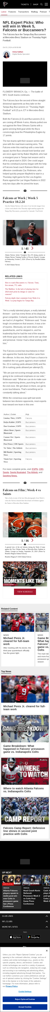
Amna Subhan (17, 52)
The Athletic (32, 477)
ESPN (35, 474)
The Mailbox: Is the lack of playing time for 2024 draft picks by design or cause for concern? (22, 291)
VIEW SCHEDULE (25, 597)
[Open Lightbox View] (25, 242)
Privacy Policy (32, 986)
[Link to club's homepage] (5, 3)
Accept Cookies (25, 1007)
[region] (25, 981)
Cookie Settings (25, 991)
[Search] (41, 4)
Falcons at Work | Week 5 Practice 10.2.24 (22, 196)
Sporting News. (10, 481)
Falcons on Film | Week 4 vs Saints (24, 497)
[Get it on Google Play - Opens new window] (33, 943)
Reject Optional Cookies (25, 999)
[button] (25, 80)
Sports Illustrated (18, 477)
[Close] (47, 953)
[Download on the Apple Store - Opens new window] (15, 942)
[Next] (32, 247)
